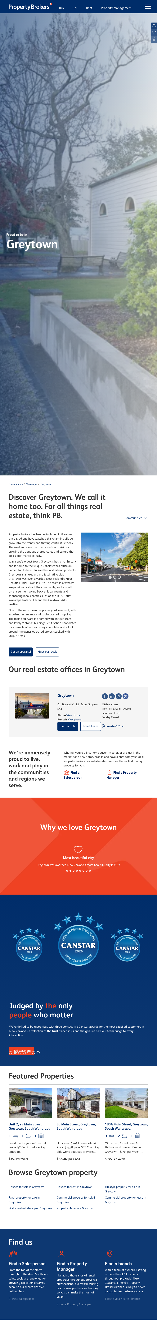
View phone (73, 715)
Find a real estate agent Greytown (30, 1208)
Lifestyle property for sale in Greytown (122, 1189)
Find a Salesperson (73, 775)
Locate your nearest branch (122, 1298)
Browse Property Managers (74, 1304)
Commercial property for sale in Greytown (76, 1200)
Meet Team (90, 726)
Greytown (46, 484)
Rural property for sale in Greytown (24, 1200)
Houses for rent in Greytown (74, 1187)
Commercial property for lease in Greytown (125, 1200)
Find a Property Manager (121, 775)
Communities (16, 484)
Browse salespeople (21, 1298)
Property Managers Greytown (75, 1208)
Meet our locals (47, 651)
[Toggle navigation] (145, 6)
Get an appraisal (21, 651)
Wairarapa (31, 484)
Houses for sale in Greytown (26, 1187)
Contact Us (68, 726)
